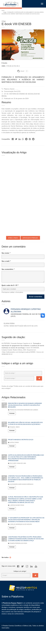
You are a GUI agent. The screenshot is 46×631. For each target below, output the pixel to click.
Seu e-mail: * (6, 261)
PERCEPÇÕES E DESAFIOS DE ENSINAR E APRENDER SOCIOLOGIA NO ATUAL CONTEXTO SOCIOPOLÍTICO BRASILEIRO (25, 405)
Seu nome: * (6, 253)
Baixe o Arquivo (13, 237)
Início (3, 10)
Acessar (12, 413)
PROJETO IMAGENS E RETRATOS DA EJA (20, 439)
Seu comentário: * (8, 269)
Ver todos (5, 557)
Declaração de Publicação (31, 237)
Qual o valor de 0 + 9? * (10, 285)
